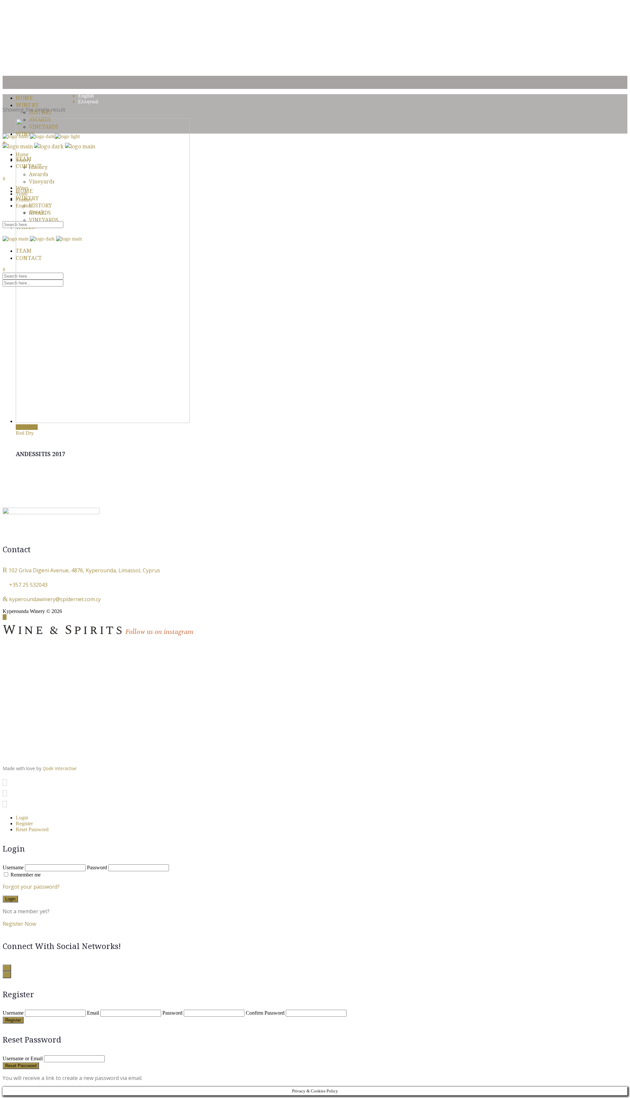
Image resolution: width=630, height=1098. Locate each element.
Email (93, 1013)
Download (27, 427)
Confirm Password (265, 1013)
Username (13, 867)
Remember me (25, 874)
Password (97, 867)
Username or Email (23, 1058)
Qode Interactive (59, 768)
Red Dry (25, 433)
